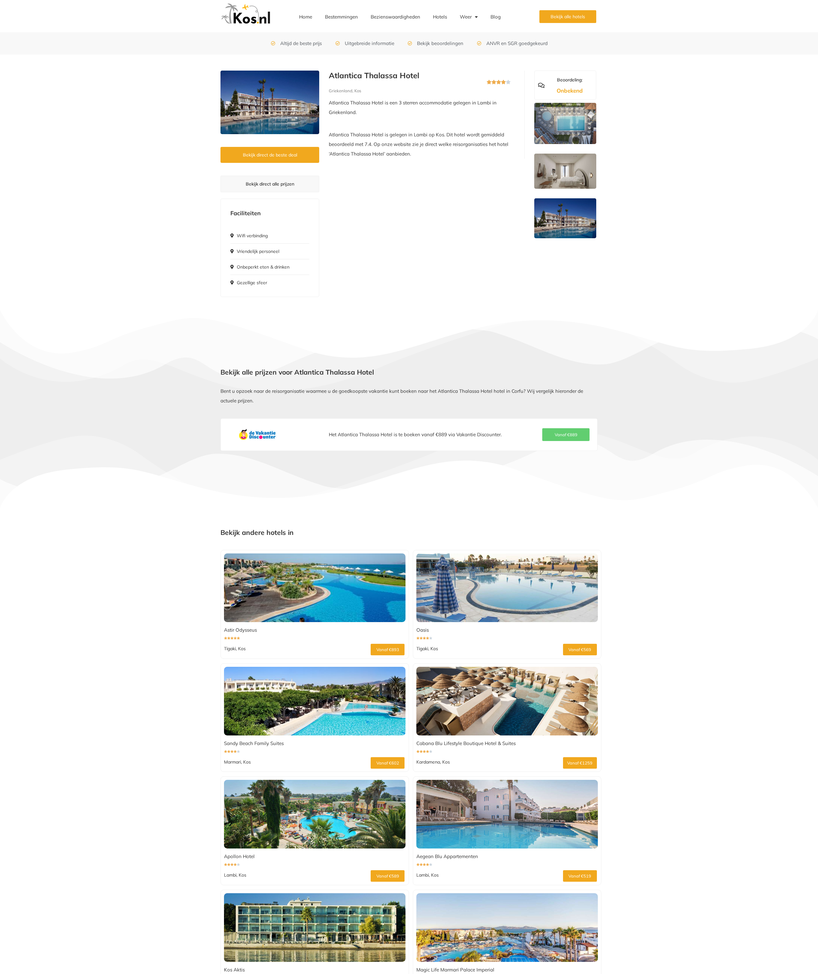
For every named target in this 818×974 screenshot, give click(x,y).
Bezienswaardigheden (395, 17)
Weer (466, 17)
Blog (495, 17)
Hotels (440, 17)
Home (305, 17)
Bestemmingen (341, 17)
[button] (566, 434)
